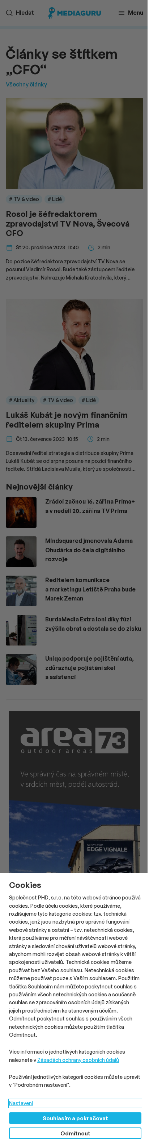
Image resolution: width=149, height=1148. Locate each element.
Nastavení (21, 1103)
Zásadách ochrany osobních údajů (78, 1060)
